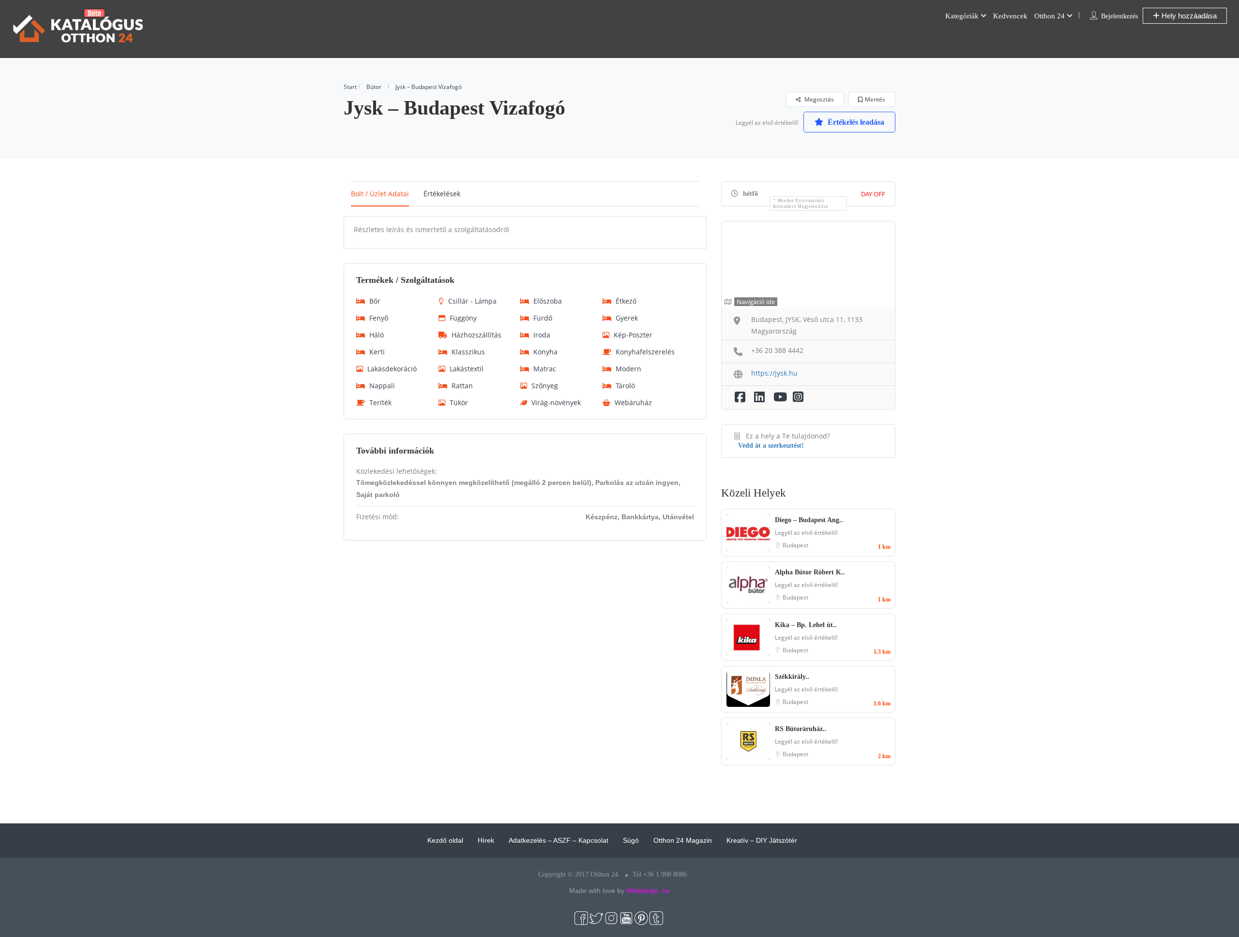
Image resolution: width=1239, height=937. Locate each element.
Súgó (631, 840)
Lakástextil (467, 368)
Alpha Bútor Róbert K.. (810, 572)
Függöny (463, 317)
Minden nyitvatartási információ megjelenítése (801, 203)
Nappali (382, 385)
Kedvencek (1010, 16)
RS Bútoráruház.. (801, 728)
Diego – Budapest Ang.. (809, 520)
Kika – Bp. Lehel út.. (806, 625)
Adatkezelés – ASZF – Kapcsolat (558, 840)
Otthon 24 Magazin (682, 840)
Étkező (626, 301)
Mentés (875, 99)
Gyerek (627, 317)
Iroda (541, 334)
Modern (628, 368)
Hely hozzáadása (1188, 16)
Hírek (486, 840)
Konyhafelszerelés (645, 351)
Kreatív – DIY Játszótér (761, 840)
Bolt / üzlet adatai (380, 193)
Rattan (462, 385)
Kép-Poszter (633, 334)
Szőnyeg (544, 385)
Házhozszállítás (476, 334)
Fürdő (542, 317)
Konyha (545, 351)
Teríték (380, 402)
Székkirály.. (792, 676)
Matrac (544, 368)
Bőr (374, 301)
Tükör (459, 402)
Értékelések (441, 193)
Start (350, 87)
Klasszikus (468, 351)
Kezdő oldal (445, 840)
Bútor (373, 87)
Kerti (377, 351)
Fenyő (378, 317)
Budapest (795, 545)
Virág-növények (556, 402)
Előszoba (547, 301)
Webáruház (633, 402)
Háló (376, 334)
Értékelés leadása (855, 122)
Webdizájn (642, 890)
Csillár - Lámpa (472, 301)
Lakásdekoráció (392, 368)
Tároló (625, 385)
